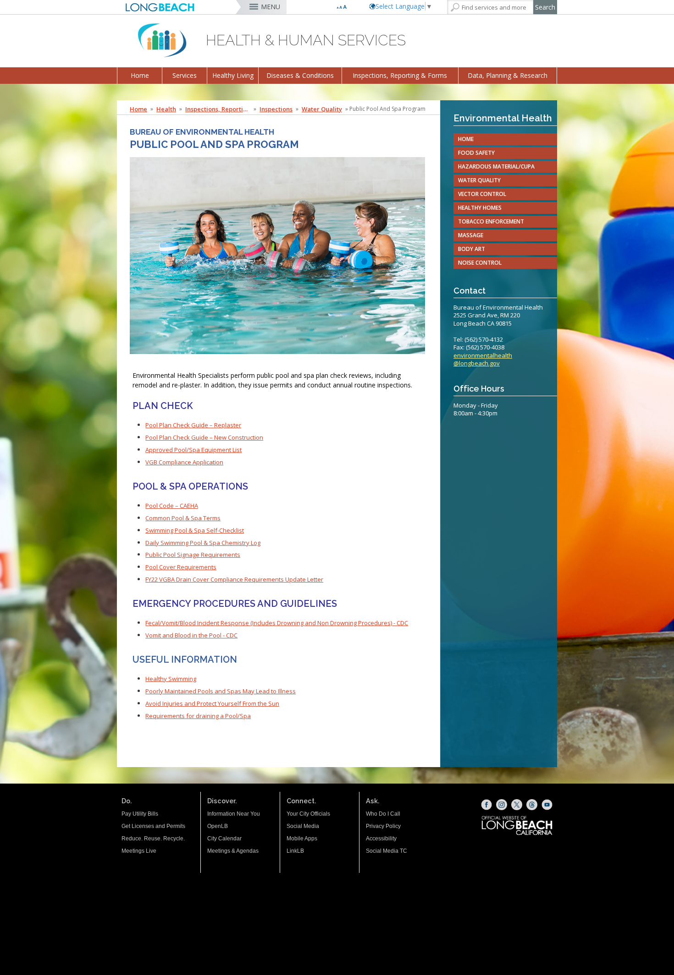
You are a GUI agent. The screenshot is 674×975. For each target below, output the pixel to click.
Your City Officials (308, 814)
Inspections (276, 109)
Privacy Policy (383, 826)
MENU (270, 6)
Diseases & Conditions (300, 75)
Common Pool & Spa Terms (183, 518)
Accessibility (381, 838)
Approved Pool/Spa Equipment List (193, 450)
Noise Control (480, 263)
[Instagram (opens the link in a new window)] (501, 804)
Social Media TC (386, 851)
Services (184, 75)
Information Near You (233, 814)
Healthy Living (233, 75)
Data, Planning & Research (507, 75)
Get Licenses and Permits (153, 826)
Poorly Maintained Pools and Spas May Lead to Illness (220, 691)
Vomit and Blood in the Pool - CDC (191, 635)
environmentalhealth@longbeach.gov (482, 359)
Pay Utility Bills (140, 814)
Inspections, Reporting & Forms (400, 75)
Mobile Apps (302, 838)
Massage (470, 235)
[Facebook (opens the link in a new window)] (486, 804)
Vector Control (482, 194)
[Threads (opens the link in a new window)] (531, 804)
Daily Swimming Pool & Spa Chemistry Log (202, 543)
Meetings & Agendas (233, 851)
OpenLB (217, 826)
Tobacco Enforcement (491, 221)
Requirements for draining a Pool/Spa (198, 716)
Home (140, 75)
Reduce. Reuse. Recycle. (153, 838)
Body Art (471, 249)
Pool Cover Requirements (180, 567)
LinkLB (295, 851)
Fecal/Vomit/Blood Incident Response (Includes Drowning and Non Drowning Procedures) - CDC (276, 623)
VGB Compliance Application (184, 462)
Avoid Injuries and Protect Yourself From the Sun (212, 703)
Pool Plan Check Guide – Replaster (193, 425)
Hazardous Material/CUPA (496, 166)
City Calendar (224, 838)
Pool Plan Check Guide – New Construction (204, 437)
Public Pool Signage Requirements (192, 554)
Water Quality (322, 109)
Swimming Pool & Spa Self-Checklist (194, 530)
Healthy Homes (480, 208)
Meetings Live (139, 851)
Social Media (303, 826)
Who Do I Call (383, 814)
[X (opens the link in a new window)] (516, 804)
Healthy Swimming (170, 679)
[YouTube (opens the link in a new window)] (546, 804)
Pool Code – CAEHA (171, 505)
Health (166, 109)
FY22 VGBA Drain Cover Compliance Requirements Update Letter (234, 579)
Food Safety (476, 153)
